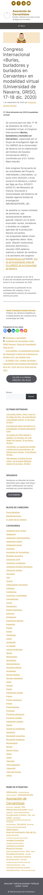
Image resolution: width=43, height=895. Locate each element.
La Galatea (10, 646)
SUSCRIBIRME (14, 495)
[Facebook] (18, 3)
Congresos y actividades (16, 338)
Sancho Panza (12, 750)
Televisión (10, 761)
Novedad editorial (13, 667)
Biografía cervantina (14, 556)
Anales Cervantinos (11, 795)
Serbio (9, 754)
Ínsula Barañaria (13, 512)
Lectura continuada (14, 649)
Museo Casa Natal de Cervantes (15, 851)
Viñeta (9, 775)
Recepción (9, 857)
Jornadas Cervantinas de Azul (14, 843)
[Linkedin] (13, 331)
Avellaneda (17, 807)
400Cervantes (11, 792)
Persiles (9, 685)
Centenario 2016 (13, 559)
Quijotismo (10, 732)
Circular (9, 581)
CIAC (33, 815)
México (28, 851)
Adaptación (11, 534)
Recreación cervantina (15, 736)
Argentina (10, 549)
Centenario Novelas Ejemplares (19, 567)
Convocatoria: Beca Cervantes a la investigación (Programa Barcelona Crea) (20, 428)
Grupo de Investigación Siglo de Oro (21, 832)
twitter (23, 865)
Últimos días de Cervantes (28, 870)
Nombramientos (13, 664)
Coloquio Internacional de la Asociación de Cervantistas (18, 820)
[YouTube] (24, 3)
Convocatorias (12, 599)
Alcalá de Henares (23, 792)
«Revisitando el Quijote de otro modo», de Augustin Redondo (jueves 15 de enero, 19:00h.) (19, 461)
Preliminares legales (14, 693)
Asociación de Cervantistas (22, 13)
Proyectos (10, 711)
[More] (25, 331)
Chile (29, 815)
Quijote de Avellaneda (15, 729)
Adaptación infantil (14, 541)
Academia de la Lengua (16, 531)
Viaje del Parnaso (13, 772)
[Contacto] (29, 3)
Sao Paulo (24, 859)
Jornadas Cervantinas (15, 840)
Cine (8, 577)
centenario (9, 812)
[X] (9, 331)
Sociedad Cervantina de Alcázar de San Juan (18, 862)
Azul (23, 807)
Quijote (9, 725)
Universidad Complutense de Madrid (18, 867)
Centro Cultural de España (21, 812)
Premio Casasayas (14, 700)
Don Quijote (21, 824)
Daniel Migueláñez (11, 824)
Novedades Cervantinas (15, 854)
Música (9, 653)
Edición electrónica (14, 610)
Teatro (9, 757)
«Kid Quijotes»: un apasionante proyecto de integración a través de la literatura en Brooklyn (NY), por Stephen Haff (21, 354)
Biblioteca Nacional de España (16, 809)
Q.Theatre (28, 854)
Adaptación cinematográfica (18, 538)
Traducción (11, 768)
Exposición (10, 624)
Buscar (9, 392)
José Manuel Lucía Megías (15, 846)
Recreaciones (12, 743)
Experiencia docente (14, 621)
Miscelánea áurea (13, 516)
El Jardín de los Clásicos (16, 520)
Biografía (30, 809)
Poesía (9, 689)
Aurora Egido (9, 807)
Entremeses (11, 617)
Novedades (11, 671)
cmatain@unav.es (15, 259)
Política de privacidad (22, 883)
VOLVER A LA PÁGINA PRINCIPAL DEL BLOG (21, 378)
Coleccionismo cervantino (17, 585)
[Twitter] (13, 3)
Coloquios (10, 588)
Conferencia (11, 592)
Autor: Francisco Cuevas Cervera (20, 310)
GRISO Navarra (9, 344)
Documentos (11, 606)
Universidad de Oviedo (13, 870)
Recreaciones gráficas (13, 859)
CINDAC (9, 818)
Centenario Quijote (14, 570)
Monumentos (11, 657)
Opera (8, 682)
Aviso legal (8, 883)
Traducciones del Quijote (13, 865)
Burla (31, 341)
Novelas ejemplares (14, 678)
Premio (9, 696)
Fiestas (9, 628)
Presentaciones (12, 707)
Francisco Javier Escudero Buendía (16, 827)
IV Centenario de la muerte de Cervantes (17, 838)
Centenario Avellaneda (15, 563)
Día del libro (30, 824)
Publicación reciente (14, 721)
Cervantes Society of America (16, 815)
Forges (9, 631)
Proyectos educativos (15, 714)
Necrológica (11, 660)
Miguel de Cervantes (14, 848)
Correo (25, 886)
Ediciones (10, 613)
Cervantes (10, 574)
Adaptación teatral (14, 545)
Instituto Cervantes (12, 835)
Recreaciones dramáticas (22, 857)
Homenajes (11, 635)
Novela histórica (13, 675)
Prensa (9, 703)
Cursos (9, 603)
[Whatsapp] (17, 331)
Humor (9, 639)
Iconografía (11, 642)
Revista (9, 747)
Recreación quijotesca (15, 739)
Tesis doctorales (13, 765)
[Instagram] (21, 331)
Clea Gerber (16, 818)
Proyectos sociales (14, 718)
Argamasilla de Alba (25, 795)
